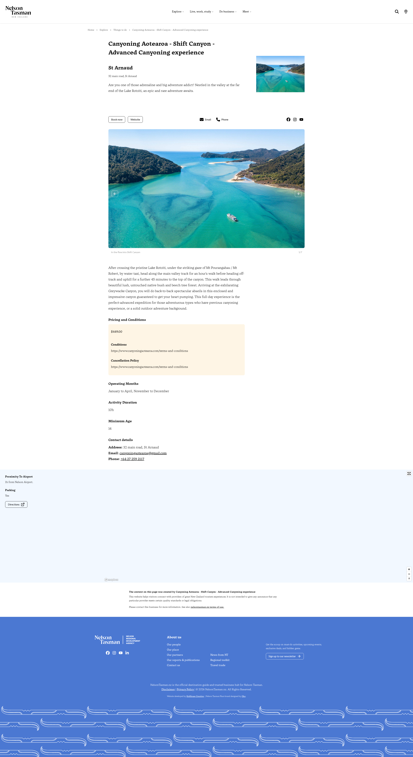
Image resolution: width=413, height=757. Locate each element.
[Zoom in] (409, 569)
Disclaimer (168, 689)
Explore (176, 11)
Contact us (173, 665)
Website (135, 119)
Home (91, 30)
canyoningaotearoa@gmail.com (143, 453)
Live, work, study (200, 11)
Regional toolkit (220, 660)
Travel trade (217, 665)
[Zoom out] (409, 574)
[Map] (405, 11)
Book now (116, 119)
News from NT (219, 654)
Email (208, 119)
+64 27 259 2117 (132, 459)
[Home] (15, 11)
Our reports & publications (183, 660)
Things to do (120, 30)
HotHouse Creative (195, 696)
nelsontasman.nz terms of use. (207, 607)
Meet (246, 11)
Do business (226, 11)
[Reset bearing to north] (409, 578)
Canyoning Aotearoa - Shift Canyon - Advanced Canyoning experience (170, 30)
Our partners (175, 654)
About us (174, 637)
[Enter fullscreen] (409, 473)
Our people (174, 644)
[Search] (396, 11)
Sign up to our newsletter (282, 656)
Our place (173, 649)
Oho (244, 696)
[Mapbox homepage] (111, 580)
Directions (14, 504)
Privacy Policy (185, 689)
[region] (258, 526)
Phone (224, 119)
